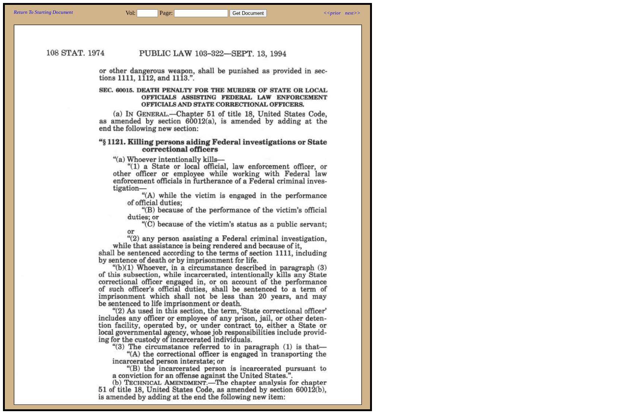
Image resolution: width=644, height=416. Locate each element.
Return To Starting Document (43, 12)
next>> (352, 13)
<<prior (332, 13)
